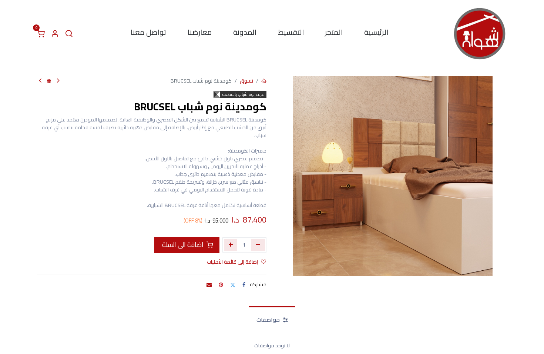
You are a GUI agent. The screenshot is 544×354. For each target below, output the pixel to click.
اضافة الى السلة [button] (183, 244)
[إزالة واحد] (258, 245)
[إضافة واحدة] (231, 245)
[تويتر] (232, 284)
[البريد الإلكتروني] (209, 284)
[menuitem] (376, 34)
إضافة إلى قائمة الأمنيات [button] (232, 262)
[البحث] (69, 33)
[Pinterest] (221, 284)
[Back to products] (49, 81)
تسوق (246, 81)
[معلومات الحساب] (55, 33)
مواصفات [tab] (268, 319)
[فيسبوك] (243, 284)
